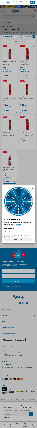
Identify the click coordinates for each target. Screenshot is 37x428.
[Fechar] (3, 2)
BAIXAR (32, 2)
